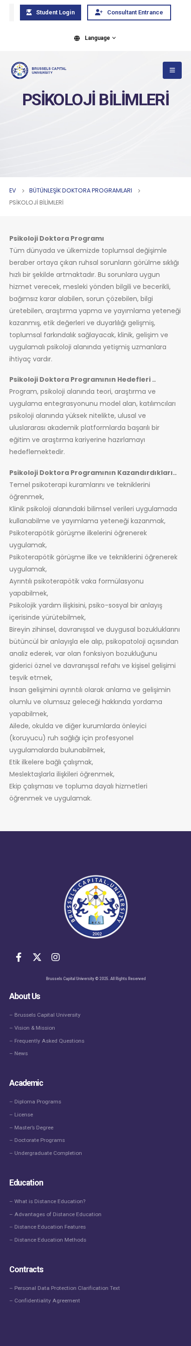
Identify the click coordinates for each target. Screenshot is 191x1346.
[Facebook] (18, 957)
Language (97, 38)
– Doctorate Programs (37, 1140)
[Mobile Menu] (172, 70)
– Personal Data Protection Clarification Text (64, 1288)
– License (21, 1114)
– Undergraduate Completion (45, 1153)
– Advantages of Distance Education (55, 1214)
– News (18, 1053)
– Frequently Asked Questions (46, 1041)
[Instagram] (55, 957)
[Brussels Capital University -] (37, 70)
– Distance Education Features (47, 1227)
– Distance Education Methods (47, 1240)
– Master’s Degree (31, 1127)
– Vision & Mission (32, 1028)
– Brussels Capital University (45, 1015)
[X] (37, 957)
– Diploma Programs (35, 1101)
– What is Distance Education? (47, 1201)
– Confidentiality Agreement (44, 1300)
